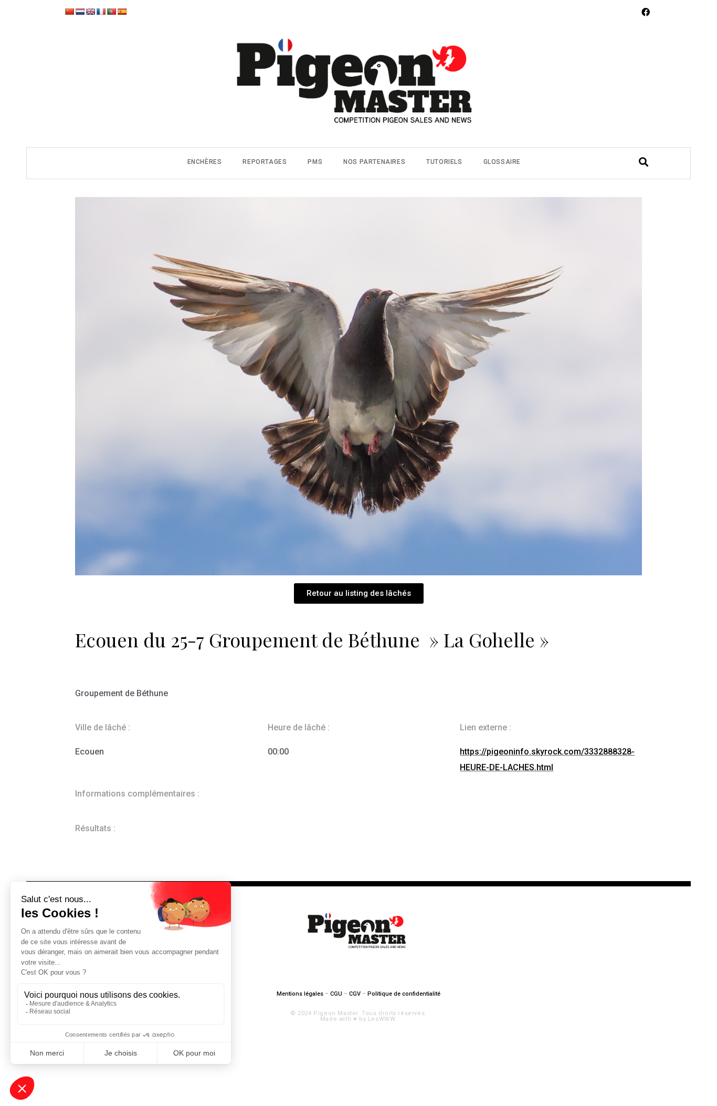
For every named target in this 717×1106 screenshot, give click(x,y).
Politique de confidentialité (403, 993)
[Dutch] (80, 11)
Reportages (264, 162)
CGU (336, 993)
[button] (359, 593)
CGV (355, 993)
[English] (90, 11)
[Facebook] (645, 12)
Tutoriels (444, 162)
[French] (101, 11)
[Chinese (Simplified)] (69, 11)
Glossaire (502, 162)
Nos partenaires (374, 162)
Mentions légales (300, 993)
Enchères (204, 162)
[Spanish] (121, 11)
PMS (315, 162)
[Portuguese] (111, 11)
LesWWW (381, 1019)
